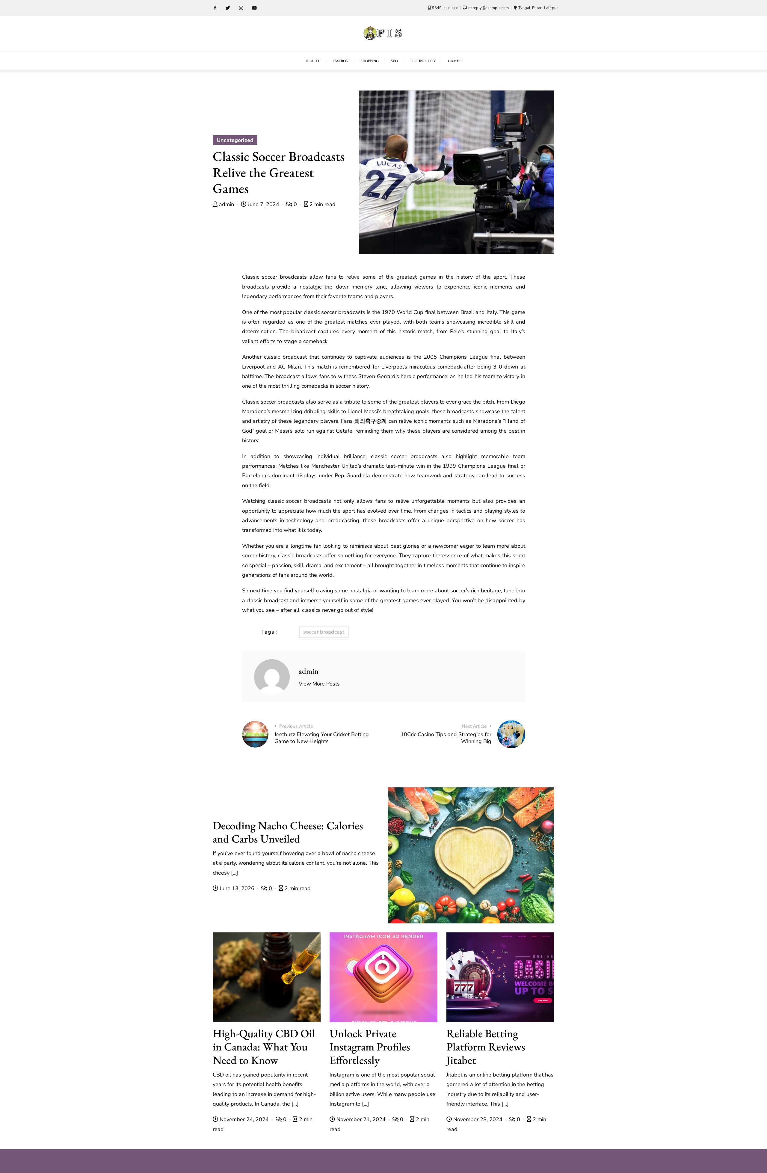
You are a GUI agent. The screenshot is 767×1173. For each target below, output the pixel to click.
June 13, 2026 (237, 888)
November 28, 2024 (478, 1119)
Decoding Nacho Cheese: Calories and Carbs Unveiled (288, 832)
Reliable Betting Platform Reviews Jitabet (485, 1047)
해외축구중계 (370, 421)
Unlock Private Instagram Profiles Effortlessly (370, 1047)
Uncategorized (235, 140)
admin (226, 204)
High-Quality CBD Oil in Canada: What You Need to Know (264, 1047)
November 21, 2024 (361, 1119)
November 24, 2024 (244, 1119)
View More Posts (319, 683)
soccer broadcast (323, 631)
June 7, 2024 (263, 204)
